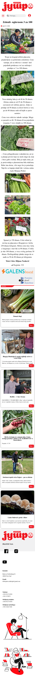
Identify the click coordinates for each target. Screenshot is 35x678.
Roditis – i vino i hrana (17, 397)
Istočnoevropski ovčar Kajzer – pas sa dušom (17, 477)
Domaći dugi (17, 316)
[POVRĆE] (26, 313)
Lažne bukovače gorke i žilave (17, 517)
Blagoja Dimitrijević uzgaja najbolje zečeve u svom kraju (17, 357)
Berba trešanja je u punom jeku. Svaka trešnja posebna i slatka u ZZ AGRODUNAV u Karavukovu (17, 438)
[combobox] (16, 15)
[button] (3, 15)
